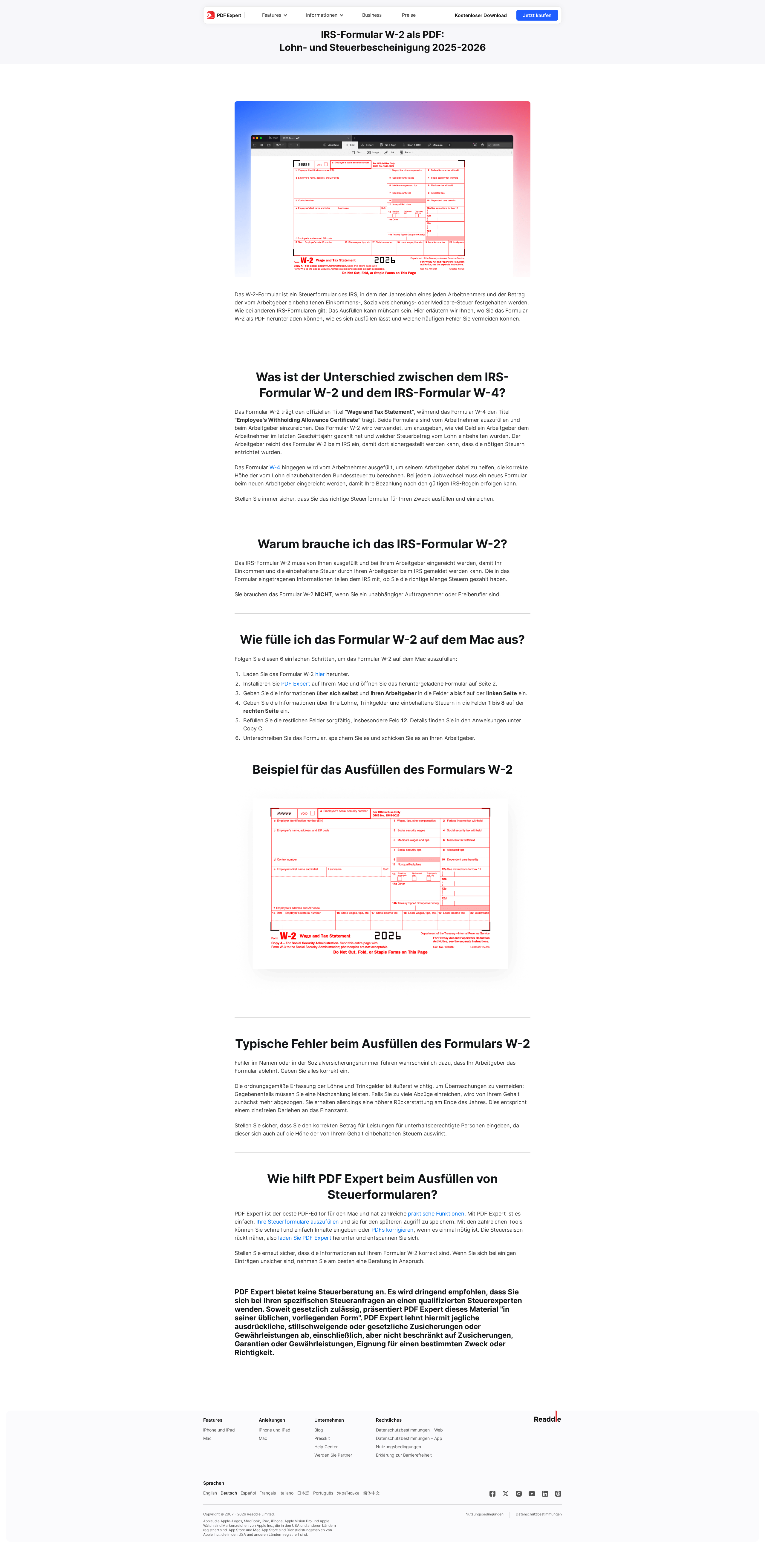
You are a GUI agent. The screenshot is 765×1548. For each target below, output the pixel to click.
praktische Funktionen (436, 1213)
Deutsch (229, 1492)
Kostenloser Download (481, 15)
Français (267, 1492)
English (210, 1492)
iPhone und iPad (219, 1429)
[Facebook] (492, 1493)
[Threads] (558, 1493)
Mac (207, 1438)
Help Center (326, 1446)
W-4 (275, 467)
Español (248, 1492)
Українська (348, 1492)
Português (323, 1492)
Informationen (321, 15)
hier (320, 674)
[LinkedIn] (545, 1493)
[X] (505, 1493)
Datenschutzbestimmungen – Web (409, 1429)
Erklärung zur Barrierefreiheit (404, 1454)
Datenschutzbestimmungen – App (409, 1438)
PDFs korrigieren (392, 1230)
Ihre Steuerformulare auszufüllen (297, 1222)
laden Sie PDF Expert (304, 1238)
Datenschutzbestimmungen (539, 1514)
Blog (318, 1429)
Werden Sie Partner (333, 1454)
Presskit (322, 1438)
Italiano (286, 1492)
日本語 (303, 1492)
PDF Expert (295, 683)
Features (271, 15)
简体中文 (371, 1492)
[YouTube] (532, 1493)
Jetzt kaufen (537, 15)
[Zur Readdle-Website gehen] (548, 1416)
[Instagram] (518, 1493)
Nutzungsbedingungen (398, 1446)
